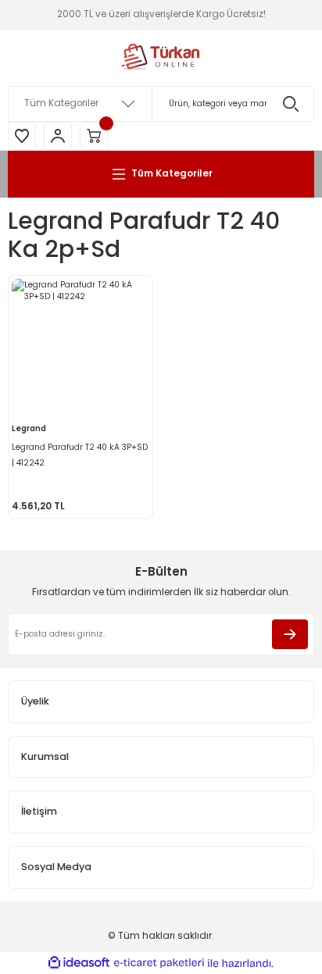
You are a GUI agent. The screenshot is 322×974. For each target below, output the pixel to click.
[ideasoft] (79, 963)
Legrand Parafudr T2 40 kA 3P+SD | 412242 (80, 455)
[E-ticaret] (159, 963)
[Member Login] (58, 136)
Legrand (29, 428)
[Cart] (94, 136)
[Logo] (161, 57)
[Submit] (290, 634)
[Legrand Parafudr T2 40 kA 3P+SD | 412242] (80, 347)
